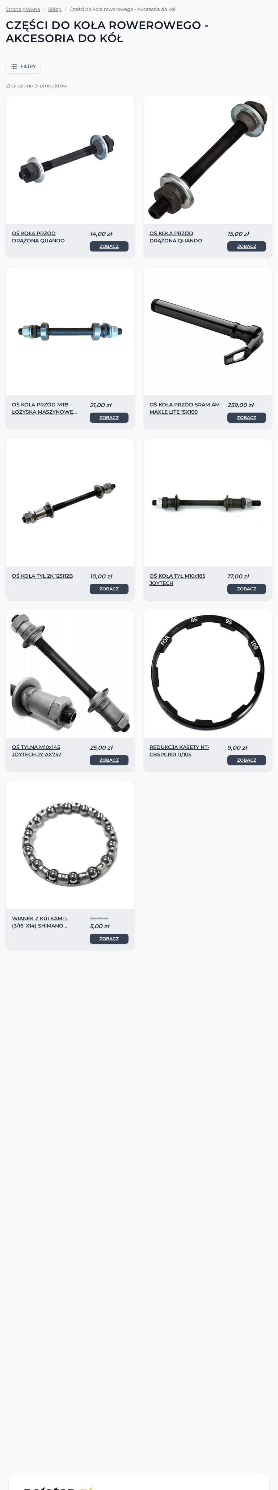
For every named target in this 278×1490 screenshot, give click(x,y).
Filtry (28, 66)
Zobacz (109, 246)
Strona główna (23, 9)
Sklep (55, 9)
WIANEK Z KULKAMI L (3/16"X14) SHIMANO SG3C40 (40, 925)
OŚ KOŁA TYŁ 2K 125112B (42, 576)
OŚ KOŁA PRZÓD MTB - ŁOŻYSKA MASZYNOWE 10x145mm (42, 411)
